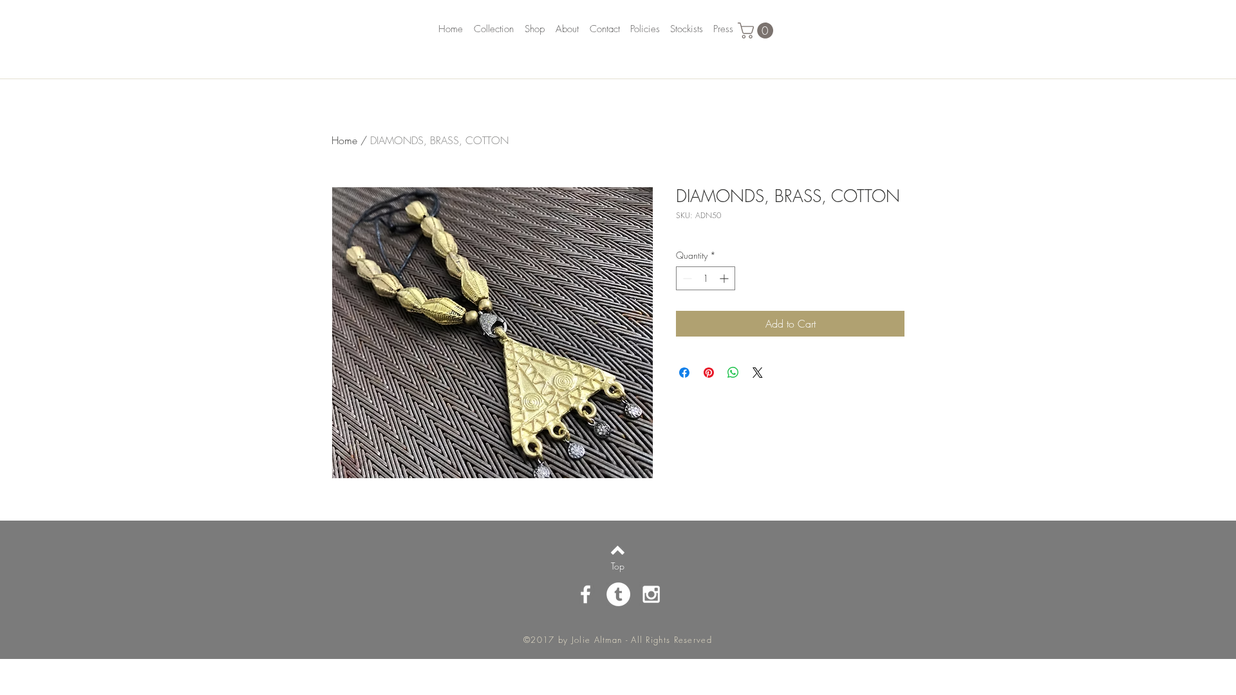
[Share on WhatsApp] (733, 372)
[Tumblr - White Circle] (618, 594)
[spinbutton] (705, 278)
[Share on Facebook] (684, 372)
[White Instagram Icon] (651, 594)
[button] (757, 31)
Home (344, 140)
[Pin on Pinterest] (708, 372)
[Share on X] (757, 372)
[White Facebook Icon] (585, 594)
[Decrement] (686, 278)
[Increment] (725, 278)
